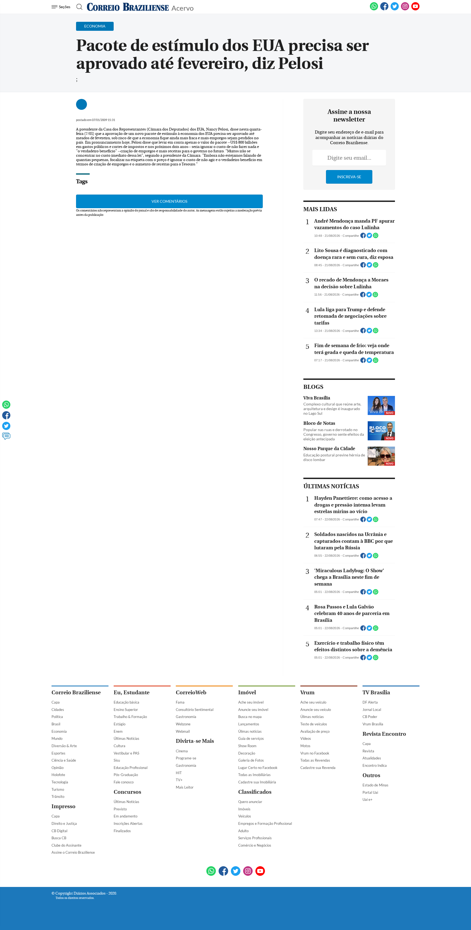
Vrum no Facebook (314, 753)
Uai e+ (368, 799)
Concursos (127, 792)
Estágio (119, 724)
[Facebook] (384, 9)
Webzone (183, 724)
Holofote (58, 775)
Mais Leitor (185, 787)
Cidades (58, 709)
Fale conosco (124, 782)
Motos (305, 746)
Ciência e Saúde (64, 760)
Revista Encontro (384, 734)
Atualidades (372, 758)
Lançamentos (248, 724)
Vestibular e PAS (126, 753)
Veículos (244, 816)
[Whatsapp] (6, 407)
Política (57, 716)
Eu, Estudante (131, 692)
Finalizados (122, 831)
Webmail (183, 731)
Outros (371, 775)
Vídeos (305, 738)
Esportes (58, 753)
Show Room (247, 746)
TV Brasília (376, 692)
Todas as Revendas (315, 760)
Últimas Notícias (126, 738)
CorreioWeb (191, 692)
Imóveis (244, 809)
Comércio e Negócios (254, 845)
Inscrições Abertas (128, 823)
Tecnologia (60, 782)
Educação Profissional (130, 767)
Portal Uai (370, 792)
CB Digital (59, 831)
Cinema (182, 751)
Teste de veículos (313, 724)
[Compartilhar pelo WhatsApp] (375, 237)
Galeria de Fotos (251, 760)
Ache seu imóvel (251, 702)
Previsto (120, 809)
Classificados (254, 792)
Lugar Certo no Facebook (257, 767)
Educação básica (126, 702)
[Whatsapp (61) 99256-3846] (374, 9)
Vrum (307, 692)
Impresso (64, 806)
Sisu (117, 760)
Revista (368, 751)
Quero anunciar (250, 801)
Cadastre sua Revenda (318, 767)
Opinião (58, 767)
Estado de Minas (375, 785)
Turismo (58, 789)
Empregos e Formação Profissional (265, 823)
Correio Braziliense (76, 692)
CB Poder (370, 716)
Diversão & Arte (64, 746)
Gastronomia (186, 716)
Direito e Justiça (64, 823)
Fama (180, 702)
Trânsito (58, 796)
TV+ (179, 780)
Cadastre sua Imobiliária (257, 782)
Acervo (182, 7)
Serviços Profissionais (255, 838)
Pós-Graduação (126, 775)
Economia (59, 731)
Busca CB (59, 838)
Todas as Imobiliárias (254, 775)
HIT (179, 773)
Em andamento (125, 816)
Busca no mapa (250, 716)
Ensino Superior (126, 709)
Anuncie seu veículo (315, 709)
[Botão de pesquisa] (77, 6)
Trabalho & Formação (130, 716)
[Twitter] (6, 428)
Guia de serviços (251, 738)
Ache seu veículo (313, 702)
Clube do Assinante (66, 845)
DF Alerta (370, 702)
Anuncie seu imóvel (253, 709)
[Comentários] (6, 439)
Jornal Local (372, 709)
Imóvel (247, 692)
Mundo (57, 738)
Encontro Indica (375, 765)
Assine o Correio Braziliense (73, 852)
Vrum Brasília (373, 724)
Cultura (119, 746)
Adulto (243, 831)
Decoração (246, 753)
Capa (56, 702)
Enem (118, 731)
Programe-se (186, 758)
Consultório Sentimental (194, 709)
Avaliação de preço (315, 731)
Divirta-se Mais (195, 741)
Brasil (56, 724)
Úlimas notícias (250, 731)
